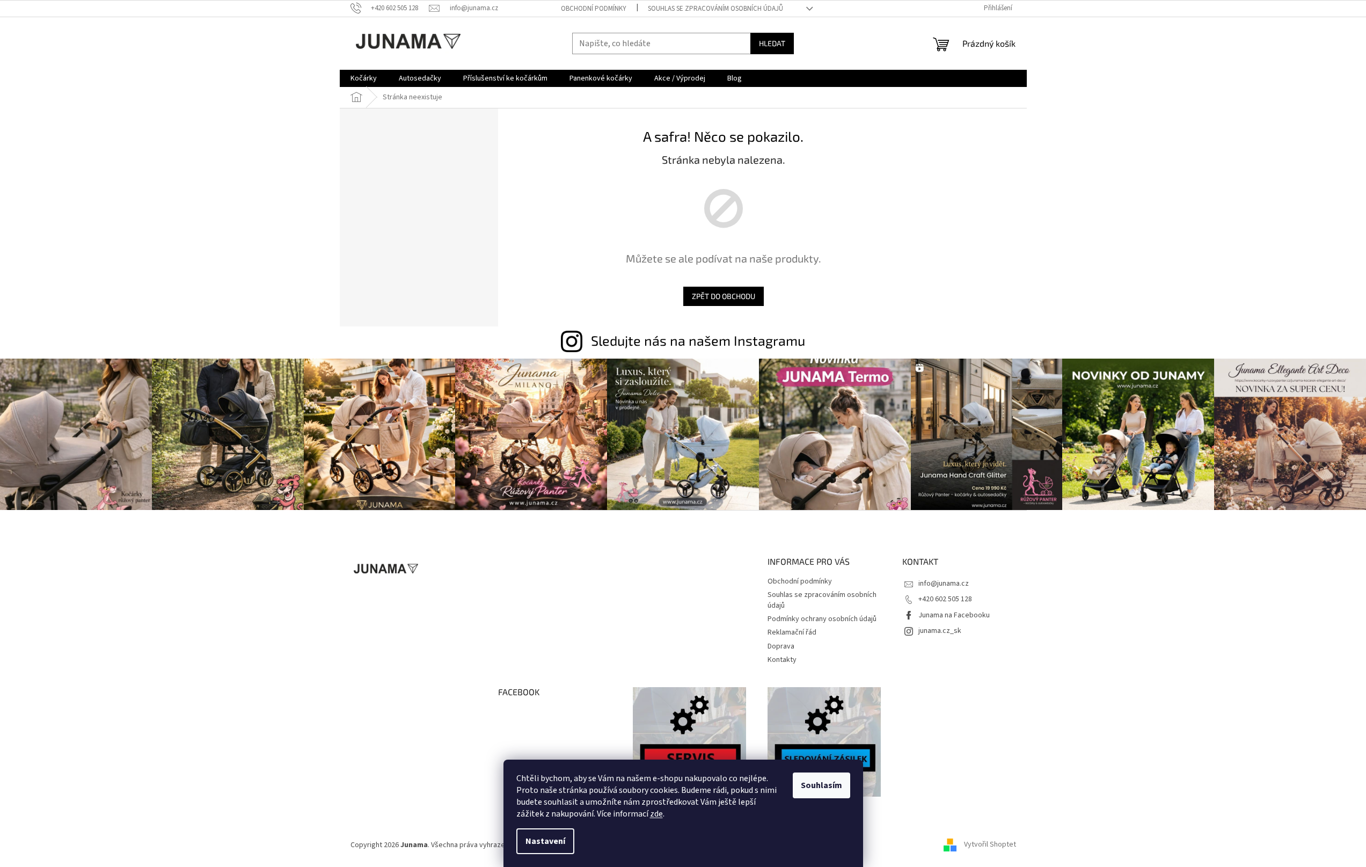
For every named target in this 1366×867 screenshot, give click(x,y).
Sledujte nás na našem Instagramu (698, 340)
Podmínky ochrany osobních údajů (822, 619)
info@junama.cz (943, 583)
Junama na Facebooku (954, 615)
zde (656, 814)
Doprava (781, 646)
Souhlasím (821, 785)
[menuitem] (364, 78)
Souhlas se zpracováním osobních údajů (715, 8)
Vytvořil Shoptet (990, 845)
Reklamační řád (792, 632)
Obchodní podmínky (593, 8)
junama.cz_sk (939, 630)
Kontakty (782, 659)
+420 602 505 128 (945, 599)
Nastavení (545, 841)
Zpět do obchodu (723, 296)
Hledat (772, 43)
